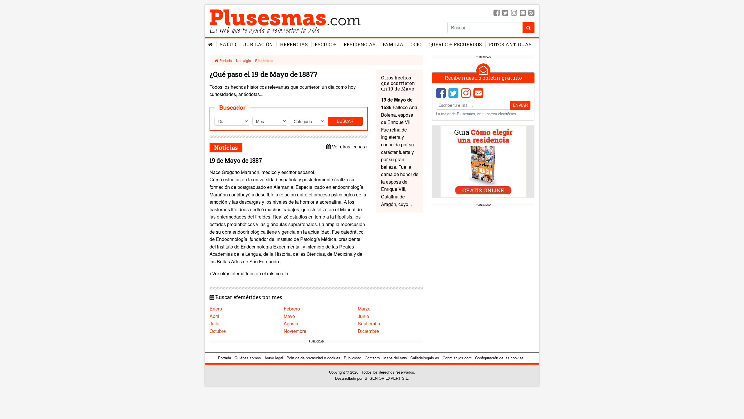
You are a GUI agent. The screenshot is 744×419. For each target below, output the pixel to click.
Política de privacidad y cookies (313, 358)
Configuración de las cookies (499, 358)
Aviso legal (273, 358)
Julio (214, 323)
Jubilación (258, 44)
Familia (392, 44)
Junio (363, 316)
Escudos (326, 44)
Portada (225, 60)
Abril (214, 316)
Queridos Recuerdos (455, 44)
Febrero (292, 308)
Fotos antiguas (510, 44)
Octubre (218, 331)
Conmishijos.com (457, 358)
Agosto (291, 323)
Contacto (372, 358)
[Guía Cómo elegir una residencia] (483, 161)
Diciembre (368, 331)
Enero (216, 308)
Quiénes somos (248, 358)
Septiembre (370, 323)
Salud (228, 44)
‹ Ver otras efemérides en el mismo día (249, 273)
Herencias (294, 44)
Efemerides (264, 60)
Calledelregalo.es (424, 358)
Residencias (359, 44)
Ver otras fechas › (349, 146)
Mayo (289, 316)
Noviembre (295, 331)
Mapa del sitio (395, 358)
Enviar (520, 105)
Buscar (345, 121)
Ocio (415, 44)
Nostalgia (243, 60)
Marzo (364, 308)
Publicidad (352, 358)
